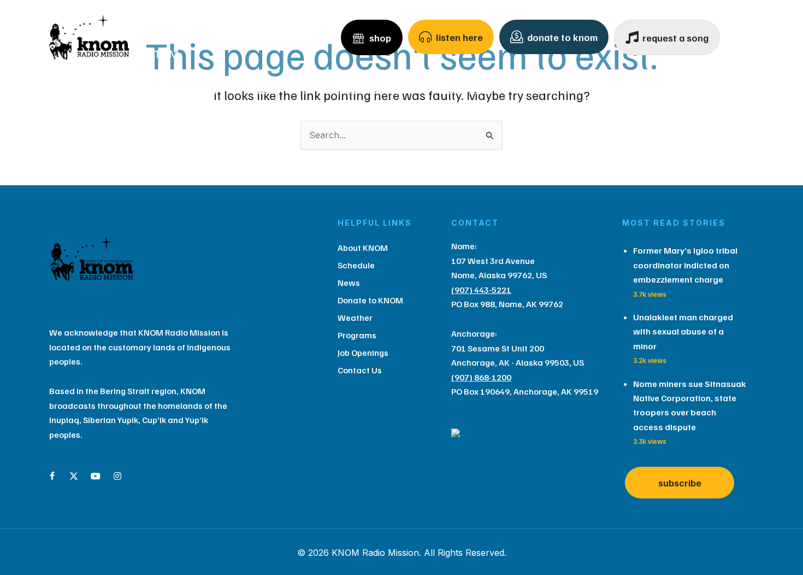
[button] (152, 91)
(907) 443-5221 (481, 289)
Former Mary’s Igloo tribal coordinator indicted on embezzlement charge (685, 265)
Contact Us (694, 90)
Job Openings (363, 352)
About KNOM (114, 90)
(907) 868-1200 (481, 377)
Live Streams (464, 90)
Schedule (202, 90)
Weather (543, 90)
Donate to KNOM (370, 300)
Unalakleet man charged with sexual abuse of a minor (683, 331)
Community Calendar (363, 90)
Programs (616, 90)
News (267, 90)
